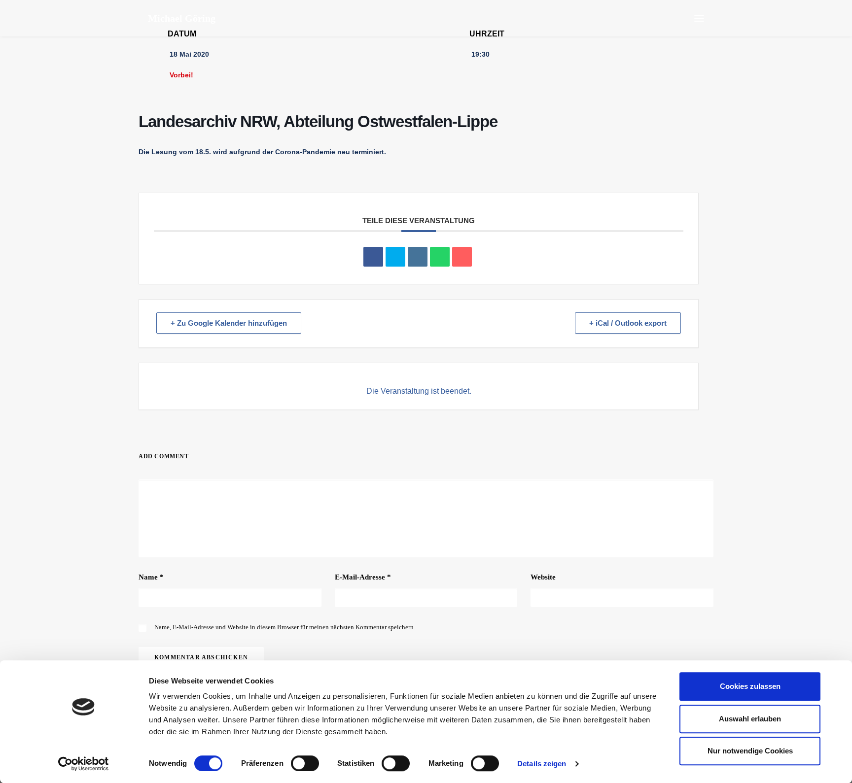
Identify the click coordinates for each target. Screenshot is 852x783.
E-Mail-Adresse (363, 577)
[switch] (305, 763)
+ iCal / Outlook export (628, 323)
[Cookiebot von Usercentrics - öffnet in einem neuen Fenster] (83, 763)
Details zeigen (541, 763)
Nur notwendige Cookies (750, 751)
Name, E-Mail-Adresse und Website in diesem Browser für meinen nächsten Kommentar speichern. (284, 627)
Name (151, 577)
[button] (699, 18)
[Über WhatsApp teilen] (440, 257)
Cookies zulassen (750, 686)
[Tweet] (395, 257)
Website (543, 577)
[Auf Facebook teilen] (373, 257)
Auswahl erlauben (750, 719)
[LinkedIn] (417, 257)
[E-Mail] (462, 257)
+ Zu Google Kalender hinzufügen (229, 323)
